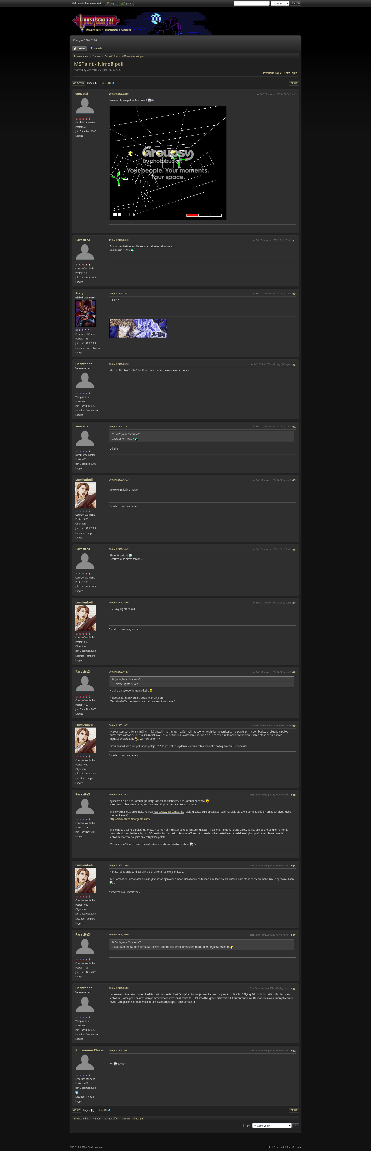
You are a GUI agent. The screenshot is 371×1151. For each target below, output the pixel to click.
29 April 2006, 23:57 (118, 293)
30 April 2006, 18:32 (118, 725)
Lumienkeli (84, 479)
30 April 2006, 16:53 (118, 671)
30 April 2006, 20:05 (118, 987)
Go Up (76, 1110)
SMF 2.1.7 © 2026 (78, 1147)
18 (109, 83)
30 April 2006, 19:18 (118, 794)
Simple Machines (96, 1147)
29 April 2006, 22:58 (118, 93)
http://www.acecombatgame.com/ (130, 819)
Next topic (290, 73)
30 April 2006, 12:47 (118, 426)
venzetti (81, 94)
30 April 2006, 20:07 (118, 1050)
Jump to (247, 1125)
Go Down (78, 83)
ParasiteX (82, 240)
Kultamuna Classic (89, 1050)
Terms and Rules (282, 1147)
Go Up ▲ (296, 1147)
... (106, 83)
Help (268, 1147)
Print (294, 83)
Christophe (83, 364)
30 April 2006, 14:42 (118, 549)
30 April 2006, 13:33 (118, 479)
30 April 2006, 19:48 (118, 865)
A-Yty (79, 293)
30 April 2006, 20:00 (118, 934)
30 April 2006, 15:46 (118, 602)
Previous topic (272, 73)
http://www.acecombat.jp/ (168, 811)
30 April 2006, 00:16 (118, 364)
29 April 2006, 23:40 (118, 239)
